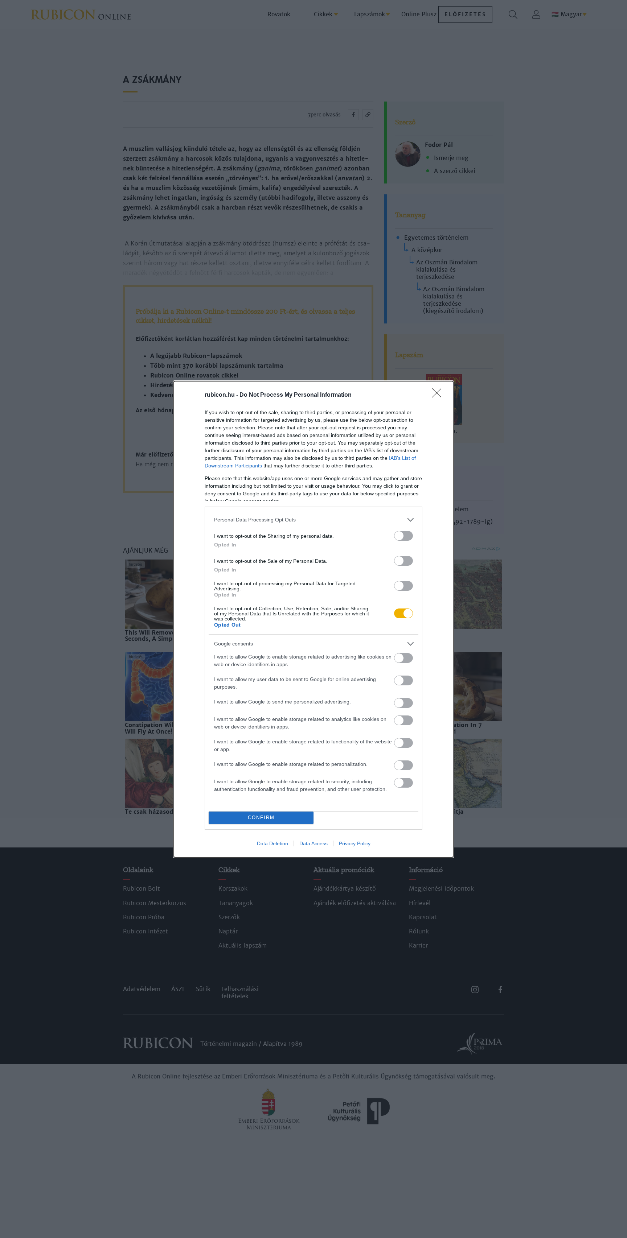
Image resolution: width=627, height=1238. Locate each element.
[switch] (403, 536)
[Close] (439, 395)
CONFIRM (261, 817)
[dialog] (313, 619)
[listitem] (313, 520)
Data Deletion (272, 843)
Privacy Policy (354, 843)
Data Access (313, 843)
